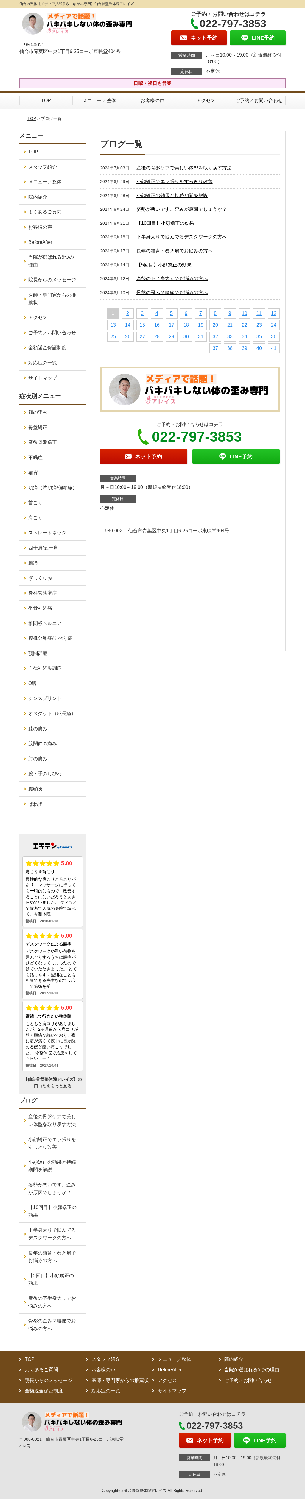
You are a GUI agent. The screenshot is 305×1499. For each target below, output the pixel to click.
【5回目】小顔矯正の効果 (164, 264)
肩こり (35, 517)
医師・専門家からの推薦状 (52, 298)
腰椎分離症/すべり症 (50, 638)
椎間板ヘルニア (45, 623)
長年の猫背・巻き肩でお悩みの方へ (174, 250)
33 (230, 336)
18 (186, 324)
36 (273, 336)
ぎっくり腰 (40, 578)
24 (273, 324)
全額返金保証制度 (47, 347)
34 (244, 336)
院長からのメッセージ (52, 279)
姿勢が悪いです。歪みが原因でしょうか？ (181, 209)
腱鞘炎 (35, 788)
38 (230, 348)
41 (273, 348)
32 (215, 336)
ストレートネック (47, 532)
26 (127, 336)
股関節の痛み (42, 743)
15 (142, 324)
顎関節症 (37, 653)
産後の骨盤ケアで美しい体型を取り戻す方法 (184, 167)
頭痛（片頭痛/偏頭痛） (52, 487)
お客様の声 (152, 100)
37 (215, 348)
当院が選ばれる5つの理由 (51, 261)
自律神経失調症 (45, 668)
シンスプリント (45, 698)
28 (157, 336)
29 (171, 336)
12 (273, 313)
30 (186, 336)
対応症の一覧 (42, 362)
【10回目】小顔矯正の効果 (165, 223)
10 (244, 313)
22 (244, 324)
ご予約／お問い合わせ (259, 100)
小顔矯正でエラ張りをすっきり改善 (174, 181)
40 (259, 348)
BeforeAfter (40, 242)
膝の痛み (37, 728)
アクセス (205, 100)
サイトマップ (42, 377)
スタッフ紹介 (42, 166)
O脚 (32, 683)
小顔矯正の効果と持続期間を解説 (172, 195)
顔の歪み (37, 412)
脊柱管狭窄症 (42, 592)
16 (157, 324)
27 (142, 336)
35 (259, 336)
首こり (35, 502)
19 (200, 324)
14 (127, 324)
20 (215, 324)
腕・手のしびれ (45, 773)
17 (171, 324)
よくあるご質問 (45, 211)
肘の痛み (37, 758)
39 (244, 348)
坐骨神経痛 (40, 608)
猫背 (33, 472)
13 (113, 324)
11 (259, 313)
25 (113, 336)
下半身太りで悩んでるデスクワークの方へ (181, 236)
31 (200, 336)
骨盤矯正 (37, 427)
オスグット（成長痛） (52, 713)
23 (259, 324)
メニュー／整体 (99, 100)
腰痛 (33, 562)
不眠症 (35, 457)
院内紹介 (37, 196)
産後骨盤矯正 (42, 442)
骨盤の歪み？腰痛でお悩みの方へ (172, 292)
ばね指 (35, 804)
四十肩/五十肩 (43, 547)
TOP (46, 100)
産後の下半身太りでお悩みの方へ (172, 278)
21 (230, 324)
